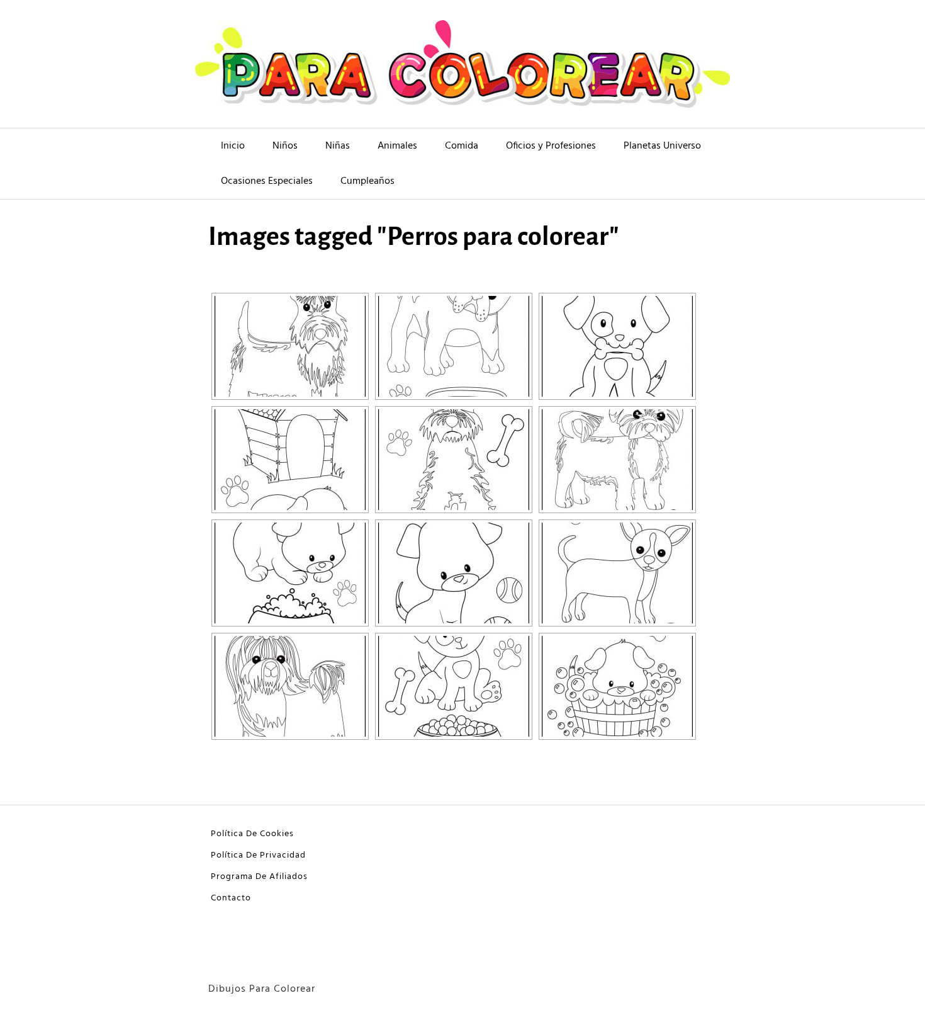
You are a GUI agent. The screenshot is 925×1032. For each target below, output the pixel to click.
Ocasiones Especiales (267, 181)
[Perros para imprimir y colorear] (617, 686)
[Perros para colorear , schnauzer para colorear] (290, 346)
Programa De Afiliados (259, 877)
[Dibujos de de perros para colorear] (290, 459)
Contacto (231, 898)
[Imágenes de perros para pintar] (617, 459)
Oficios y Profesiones (551, 146)
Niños (285, 146)
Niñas (337, 146)
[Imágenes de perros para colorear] (617, 346)
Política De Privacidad (258, 855)
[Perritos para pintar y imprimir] (453, 686)
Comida (461, 146)
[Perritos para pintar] (453, 573)
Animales (397, 146)
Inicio (233, 146)
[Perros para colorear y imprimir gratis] (290, 686)
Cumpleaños (367, 181)
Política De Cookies (252, 834)
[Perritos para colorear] (290, 573)
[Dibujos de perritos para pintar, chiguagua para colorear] (617, 573)
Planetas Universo (662, 146)
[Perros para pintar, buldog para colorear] (453, 346)
